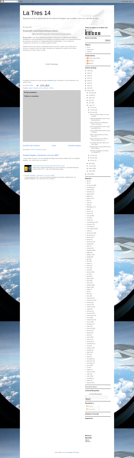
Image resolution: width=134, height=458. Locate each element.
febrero (91, 168)
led (87, 291)
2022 (88, 73)
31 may (92, 107)
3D (87, 181)
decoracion (90, 233)
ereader (89, 244)
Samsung (89, 341)
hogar (88, 263)
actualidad (90, 187)
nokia (88, 326)
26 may (92, 112)
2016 (88, 80)
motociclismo (90, 315)
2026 (88, 70)
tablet (88, 352)
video (88, 376)
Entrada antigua (74, 146)
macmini (89, 302)
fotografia (35, 88)
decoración (90, 235)
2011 (88, 90)
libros (88, 293)
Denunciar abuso (91, 387)
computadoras (91, 222)
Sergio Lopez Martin (94, 58)
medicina (89, 306)
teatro (88, 356)
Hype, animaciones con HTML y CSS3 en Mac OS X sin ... (99, 139)
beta (88, 205)
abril (90, 163)
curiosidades (90, 228)
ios (87, 274)
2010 (88, 174)
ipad (88, 276)
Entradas (90, 406)
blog (88, 209)
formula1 (89, 248)
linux (88, 296)
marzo (91, 166)
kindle (88, 289)
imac (88, 267)
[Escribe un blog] (43, 85)
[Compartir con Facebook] (46, 85)
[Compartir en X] (45, 85)
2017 (88, 78)
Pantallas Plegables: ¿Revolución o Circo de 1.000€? (41, 155)
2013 (88, 85)
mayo (90, 105)
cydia (88, 231)
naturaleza (90, 324)
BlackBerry (90, 207)
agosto (91, 97)
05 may (92, 160)
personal (89, 330)
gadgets (89, 254)
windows (89, 382)
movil (88, 317)
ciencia (89, 215)
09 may (92, 158)
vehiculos (89, 372)
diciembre (92, 93)
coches (89, 220)
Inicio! (88, 47)
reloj (88, 335)
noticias (89, 328)
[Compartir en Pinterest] (48, 85)
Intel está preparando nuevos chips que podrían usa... (100, 127)
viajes (88, 374)
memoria (89, 311)
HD (87, 261)
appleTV (89, 198)
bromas (89, 211)
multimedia (90, 319)
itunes (88, 283)
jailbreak (45, 88)
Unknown (91, 61)
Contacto (89, 51)
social (88, 345)
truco (88, 365)
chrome (89, 213)
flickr (88, 246)
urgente (89, 369)
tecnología (90, 359)
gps (88, 259)
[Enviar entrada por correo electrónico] (37, 85)
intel (88, 270)
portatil (89, 333)
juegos (88, 287)
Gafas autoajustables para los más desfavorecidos (100, 119)
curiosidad (90, 226)
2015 (88, 83)
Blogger (77, 452)
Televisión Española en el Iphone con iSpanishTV (99, 151)
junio (90, 102)
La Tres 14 (37, 13)
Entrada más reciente (31, 146)
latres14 (91, 63)
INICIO (87, 440)
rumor (88, 337)
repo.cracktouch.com (50, 80)
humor (88, 265)
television (89, 361)
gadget (89, 252)
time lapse (90, 363)
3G (87, 183)
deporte (89, 237)
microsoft (89, 313)
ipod (88, 280)
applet (88, 196)
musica (89, 322)
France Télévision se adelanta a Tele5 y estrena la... (99, 123)
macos (89, 304)
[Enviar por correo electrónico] (41, 85)
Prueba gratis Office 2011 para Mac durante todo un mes (48, 165)
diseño (88, 239)
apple (30, 88)
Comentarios (91, 409)
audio (88, 202)
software (51, 88)
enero (90, 171)
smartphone (90, 343)
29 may (92, 110)
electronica (90, 241)
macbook (89, 298)
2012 (88, 88)
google (88, 257)
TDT (88, 354)
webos (88, 380)
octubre (91, 95)
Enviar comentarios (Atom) (38, 149)
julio (90, 100)
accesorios (90, 185)
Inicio (54, 146)
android (89, 189)
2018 (88, 75)
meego (89, 309)
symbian (89, 350)
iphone (41, 88)
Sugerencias (90, 49)
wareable (89, 378)
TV (87, 367)
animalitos (90, 191)
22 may (92, 155)
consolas (89, 224)
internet (89, 272)
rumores (89, 339)
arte (88, 200)
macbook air (90, 300)
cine (88, 218)
